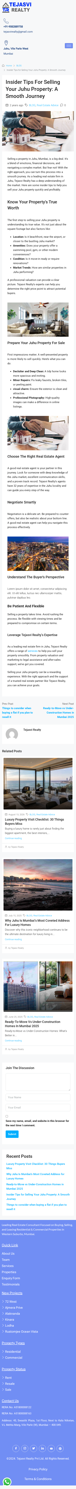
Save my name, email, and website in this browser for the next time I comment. (37, 1123)
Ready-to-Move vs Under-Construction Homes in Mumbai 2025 (35, 1186)
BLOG (19, 65)
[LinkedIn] (42, 1448)
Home (9, 65)
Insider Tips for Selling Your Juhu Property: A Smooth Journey (38, 1197)
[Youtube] (51, 1448)
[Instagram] (24, 1448)
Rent (8, 1377)
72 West (11, 1301)
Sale (8, 1389)
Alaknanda (12, 1313)
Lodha (9, 1325)
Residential (13, 1351)
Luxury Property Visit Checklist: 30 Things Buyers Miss (35, 1166)
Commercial (13, 1357)
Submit (12, 1134)
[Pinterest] (60, 1448)
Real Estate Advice (48, 105)
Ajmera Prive (14, 1307)
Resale (10, 1383)
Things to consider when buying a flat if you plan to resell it (36, 1207)
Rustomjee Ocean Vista (21, 1331)
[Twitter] (33, 1448)
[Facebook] (15, 1448)
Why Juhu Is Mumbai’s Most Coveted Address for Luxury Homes (35, 1176)
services (33, 651)
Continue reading (13, 838)
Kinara (9, 1319)
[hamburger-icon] (69, 45)
